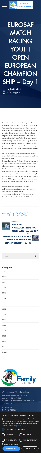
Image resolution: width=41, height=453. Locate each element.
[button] (20, 444)
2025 (4, 330)
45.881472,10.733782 (13, 398)
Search (36, 256)
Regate (16, 92)
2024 (4, 325)
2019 (4, 298)
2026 (4, 336)
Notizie (4, 347)
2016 (8, 92)
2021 (4, 309)
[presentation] (2, 377)
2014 (4, 271)
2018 (4, 293)
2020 (4, 304)
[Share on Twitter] (18, 214)
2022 (4, 314)
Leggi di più (18, 426)
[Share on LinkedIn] (22, 214)
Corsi (4, 341)
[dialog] (20, 432)
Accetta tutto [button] (11, 448)
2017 (4, 287)
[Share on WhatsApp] (26, 214)
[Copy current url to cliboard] (9, 214)
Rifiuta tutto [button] (30, 448)
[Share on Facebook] (13, 214)
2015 (4, 277)
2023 (4, 320)
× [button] (38, 414)
